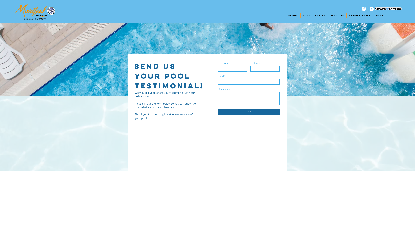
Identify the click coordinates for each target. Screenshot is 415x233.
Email (221, 76)
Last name (256, 63)
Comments (224, 89)
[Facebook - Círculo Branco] (364, 9)
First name (223, 63)
